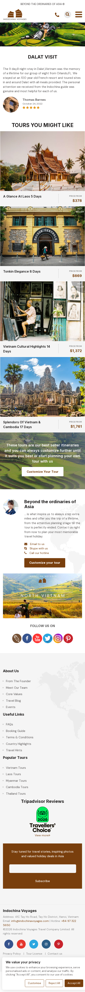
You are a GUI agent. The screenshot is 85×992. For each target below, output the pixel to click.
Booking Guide (15, 731)
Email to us (37, 544)
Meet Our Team (16, 688)
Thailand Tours (16, 794)
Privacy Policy (12, 953)
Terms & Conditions (19, 737)
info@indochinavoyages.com (30, 921)
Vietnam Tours (16, 768)
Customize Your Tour (43, 471)
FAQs (9, 724)
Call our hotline (39, 553)
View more (42, 835)
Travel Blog (13, 701)
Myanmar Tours (16, 781)
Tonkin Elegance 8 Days (22, 271)
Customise (34, 983)
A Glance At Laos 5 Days (22, 196)
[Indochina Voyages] (15, 14)
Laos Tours (13, 774)
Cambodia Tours (17, 787)
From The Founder (18, 681)
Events (10, 707)
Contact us (55, 953)
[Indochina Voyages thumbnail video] (42, 596)
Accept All (74, 983)
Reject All (54, 983)
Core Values (14, 694)
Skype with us (39, 548)
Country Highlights (18, 744)
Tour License (34, 953)
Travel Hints (14, 750)
